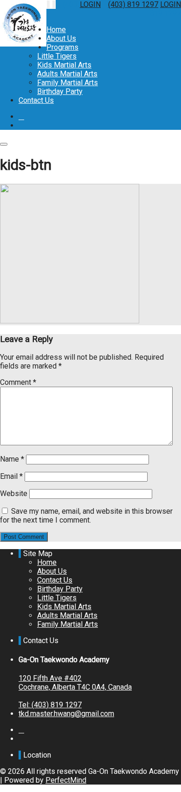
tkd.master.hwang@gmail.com (66, 713)
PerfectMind (65, 780)
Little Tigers (57, 56)
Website (13, 493)
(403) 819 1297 (133, 4)
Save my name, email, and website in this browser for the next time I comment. (86, 515)
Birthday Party (60, 91)
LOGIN (90, 4)
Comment (18, 382)
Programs (62, 47)
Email (11, 476)
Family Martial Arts (67, 82)
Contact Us (36, 100)
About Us (61, 38)
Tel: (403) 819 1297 (50, 704)
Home (56, 29)
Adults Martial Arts (67, 73)
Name (12, 459)
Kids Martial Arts (64, 64)
